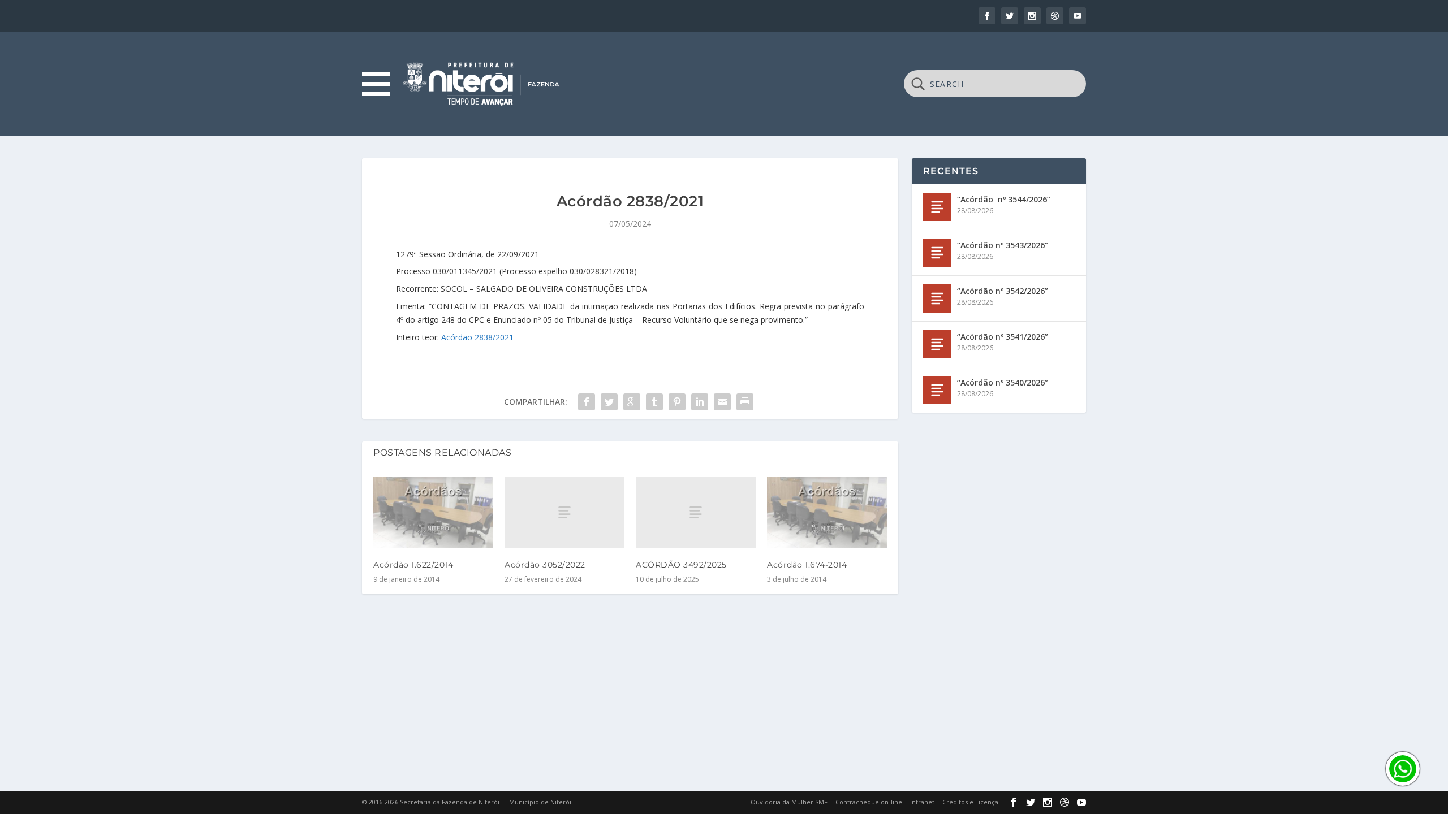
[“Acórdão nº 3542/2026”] (937, 298)
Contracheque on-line (868, 802)
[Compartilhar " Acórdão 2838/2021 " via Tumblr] (654, 402)
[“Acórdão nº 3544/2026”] (937, 207)
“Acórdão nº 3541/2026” (1002, 336)
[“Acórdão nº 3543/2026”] (937, 253)
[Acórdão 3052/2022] (564, 512)
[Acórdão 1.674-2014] (827, 512)
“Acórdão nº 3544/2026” (1003, 199)
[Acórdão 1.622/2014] (433, 512)
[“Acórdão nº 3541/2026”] (937, 344)
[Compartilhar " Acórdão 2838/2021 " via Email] (722, 402)
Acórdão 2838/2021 (477, 337)
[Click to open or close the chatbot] (1403, 769)
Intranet (922, 802)
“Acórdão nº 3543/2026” (1002, 245)
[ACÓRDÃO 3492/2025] (696, 512)
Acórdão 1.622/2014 (413, 565)
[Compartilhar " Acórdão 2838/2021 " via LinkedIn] (699, 402)
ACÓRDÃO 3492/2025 (681, 565)
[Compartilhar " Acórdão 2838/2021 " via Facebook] (586, 402)
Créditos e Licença (970, 802)
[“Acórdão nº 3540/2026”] (937, 390)
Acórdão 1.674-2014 (807, 565)
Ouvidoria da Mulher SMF (789, 802)
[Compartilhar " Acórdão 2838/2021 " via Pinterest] (677, 402)
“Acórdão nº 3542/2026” (1002, 290)
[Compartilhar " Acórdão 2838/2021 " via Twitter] (609, 402)
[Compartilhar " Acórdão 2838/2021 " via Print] (745, 402)
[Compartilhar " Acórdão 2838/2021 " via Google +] (631, 402)
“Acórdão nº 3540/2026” (1002, 382)
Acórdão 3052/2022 (545, 565)
